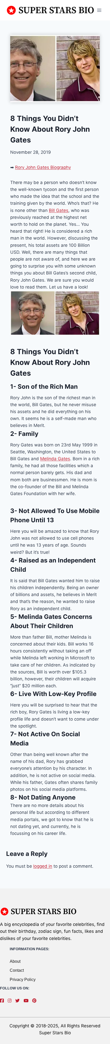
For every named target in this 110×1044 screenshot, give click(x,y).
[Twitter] (18, 1000)
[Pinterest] (35, 1000)
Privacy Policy (23, 979)
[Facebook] (3, 1000)
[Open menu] (99, 10)
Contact (17, 970)
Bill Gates (58, 210)
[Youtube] (27, 1000)
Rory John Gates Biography (43, 167)
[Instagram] (11, 1000)
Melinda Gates (55, 458)
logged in (42, 866)
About (15, 961)
